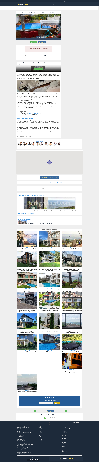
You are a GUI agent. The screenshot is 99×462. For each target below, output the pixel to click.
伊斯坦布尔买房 (20, 445)
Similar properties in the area (24, 227)
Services (69, 4)
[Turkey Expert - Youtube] (28, 460)
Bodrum (40, 432)
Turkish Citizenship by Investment (24, 432)
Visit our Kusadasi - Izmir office (68, 430)
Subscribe (57, 403)
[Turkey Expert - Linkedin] (38, 460)
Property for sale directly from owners (24, 451)
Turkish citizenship (33, 113)
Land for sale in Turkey (21, 441)
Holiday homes (20, 436)
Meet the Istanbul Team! (24, 219)
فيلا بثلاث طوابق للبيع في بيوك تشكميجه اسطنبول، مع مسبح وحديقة (49, 182)
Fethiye (40, 440)
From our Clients (65, 432)
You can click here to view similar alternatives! (38, 50)
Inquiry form (64, 427)
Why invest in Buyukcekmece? (25, 118)
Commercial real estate (21, 434)
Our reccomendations (21, 437)
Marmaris (41, 443)
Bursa (40, 436)
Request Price (42, 42)
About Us (61, 4)
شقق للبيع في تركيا (20, 449)
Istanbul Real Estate (5, 8)
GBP (77, 1)
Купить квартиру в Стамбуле (23, 447)
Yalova (40, 441)
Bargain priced (20, 431)
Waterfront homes (20, 439)
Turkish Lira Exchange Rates (67, 434)
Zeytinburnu (64, 441)
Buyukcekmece (65, 446)
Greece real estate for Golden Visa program (25, 444)
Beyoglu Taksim (65, 445)
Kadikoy (63, 448)
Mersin (40, 435)
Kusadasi (41, 428)
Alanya (40, 434)
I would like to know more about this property (49, 177)
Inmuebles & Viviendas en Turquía (24, 452)
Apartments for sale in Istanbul (23, 427)
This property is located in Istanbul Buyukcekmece (31, 195)
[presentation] (17, 26)
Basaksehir (64, 442)
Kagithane (64, 438)
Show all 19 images (38, 68)
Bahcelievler (64, 451)
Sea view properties (21, 440)
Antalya (40, 430)
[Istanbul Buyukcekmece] (49, 203)
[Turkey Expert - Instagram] (30, 460)
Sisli (62, 450)
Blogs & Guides (77, 4)
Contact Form (64, 431)
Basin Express (64, 443)
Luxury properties (20, 435)
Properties (54, 4)
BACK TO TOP (76, 422)
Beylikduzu (64, 437)
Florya (63, 439)
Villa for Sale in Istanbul (21, 428)
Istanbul (40, 427)
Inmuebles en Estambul (21, 453)
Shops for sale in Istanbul (22, 430)
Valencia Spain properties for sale (24, 443)
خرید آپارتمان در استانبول (21, 448)
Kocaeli (40, 439)
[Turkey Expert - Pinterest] (35, 460)
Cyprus (40, 437)
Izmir (40, 431)
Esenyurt (63, 447)
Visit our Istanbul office (66, 428)
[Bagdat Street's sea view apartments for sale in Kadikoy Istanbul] (66, 411)
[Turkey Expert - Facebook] (33, 460)
